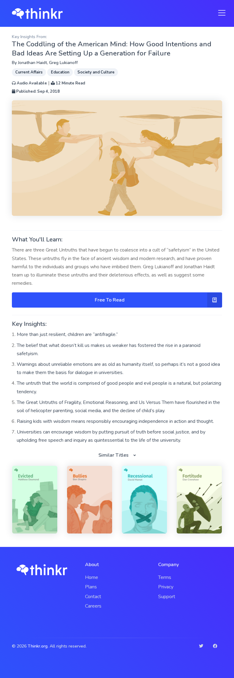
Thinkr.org (38, 646)
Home (91, 577)
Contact (93, 596)
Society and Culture (96, 72)
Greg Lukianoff (63, 63)
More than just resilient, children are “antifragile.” (67, 334)
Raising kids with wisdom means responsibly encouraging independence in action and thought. (115, 421)
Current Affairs (29, 72)
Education (60, 72)
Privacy (165, 586)
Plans (91, 586)
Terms (164, 577)
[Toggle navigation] (220, 13)
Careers (93, 606)
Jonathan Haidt (32, 63)
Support (166, 596)
